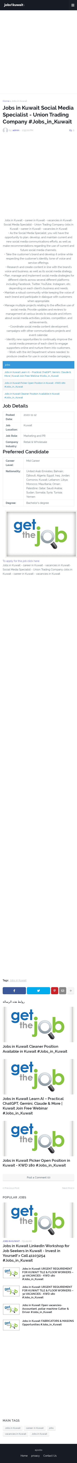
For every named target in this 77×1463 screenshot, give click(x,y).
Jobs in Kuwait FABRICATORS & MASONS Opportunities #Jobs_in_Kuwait (48, 1322)
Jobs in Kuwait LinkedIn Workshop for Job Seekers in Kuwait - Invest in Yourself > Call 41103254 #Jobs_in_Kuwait (36, 1253)
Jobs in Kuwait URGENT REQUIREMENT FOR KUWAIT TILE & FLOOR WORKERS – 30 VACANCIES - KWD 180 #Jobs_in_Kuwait (47, 1274)
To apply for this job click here (21, 561)
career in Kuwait (35, 1428)
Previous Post (11, 1188)
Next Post (67, 1188)
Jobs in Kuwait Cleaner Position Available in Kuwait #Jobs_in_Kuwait (35, 1048)
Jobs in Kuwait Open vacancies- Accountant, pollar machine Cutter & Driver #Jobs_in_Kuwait (45, 1309)
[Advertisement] (38, 52)
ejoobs (38, 1450)
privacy (35, 1455)
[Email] (62, 990)
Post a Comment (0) (38, 1177)
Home (6, 101)
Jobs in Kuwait (19, 101)
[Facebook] (14, 990)
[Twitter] (38, 990)
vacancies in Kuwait (15, 1434)
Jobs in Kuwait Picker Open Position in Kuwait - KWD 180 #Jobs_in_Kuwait (36, 1162)
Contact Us (50, 1455)
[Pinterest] (54, 990)
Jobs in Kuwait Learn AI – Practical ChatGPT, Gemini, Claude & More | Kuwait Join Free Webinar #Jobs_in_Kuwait (33, 1105)
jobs (51, 1428)
